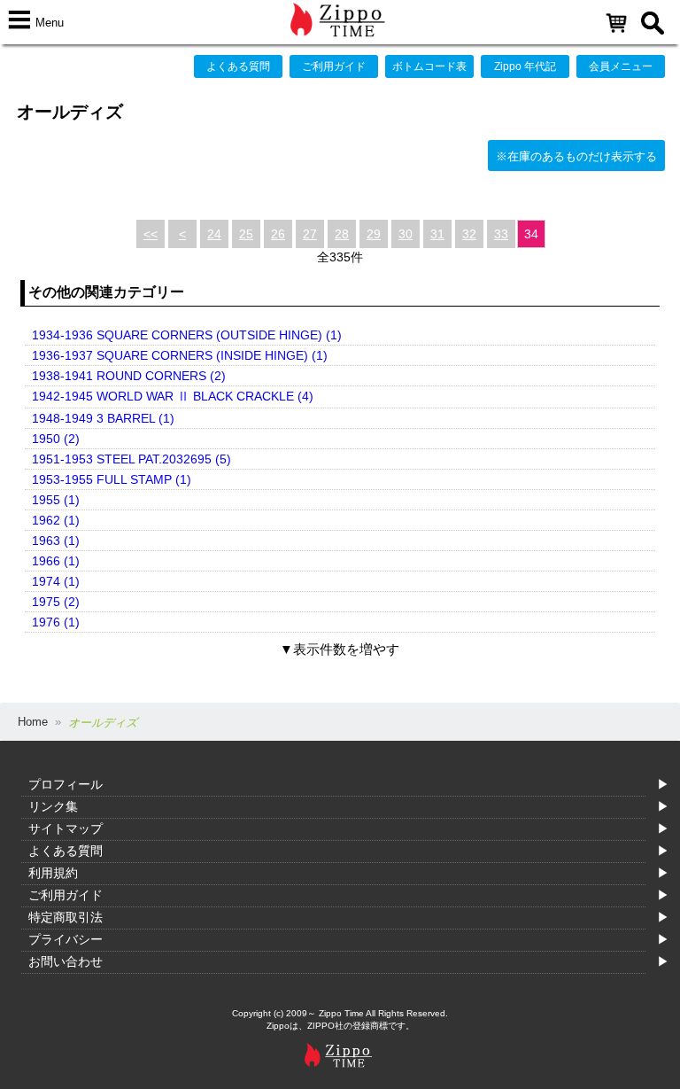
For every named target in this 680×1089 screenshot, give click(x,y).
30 (405, 234)
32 (469, 234)
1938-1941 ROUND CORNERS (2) (129, 376)
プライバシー (65, 939)
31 (437, 234)
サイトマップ (65, 828)
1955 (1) (56, 500)
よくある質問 (238, 66)
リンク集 (53, 806)
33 (501, 234)
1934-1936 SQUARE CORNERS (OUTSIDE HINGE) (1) (187, 335)
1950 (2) (56, 439)
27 (310, 234)
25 (246, 234)
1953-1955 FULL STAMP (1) (111, 479)
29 (374, 234)
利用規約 (53, 873)
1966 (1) (56, 561)
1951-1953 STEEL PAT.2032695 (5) (131, 459)
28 (342, 234)
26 (278, 234)
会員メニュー (621, 66)
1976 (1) (56, 622)
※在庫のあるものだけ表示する (576, 156)
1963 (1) (56, 540)
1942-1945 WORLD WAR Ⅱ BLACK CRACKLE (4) (172, 396)
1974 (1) (56, 581)
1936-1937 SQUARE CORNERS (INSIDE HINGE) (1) (180, 355)
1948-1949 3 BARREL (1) (103, 418)
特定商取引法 (65, 917)
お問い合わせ (65, 961)
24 (214, 234)
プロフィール (65, 784)
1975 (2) (56, 602)
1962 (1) (56, 520)
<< (150, 234)
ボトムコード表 (429, 66)
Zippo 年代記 (525, 66)
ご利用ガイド (334, 66)
